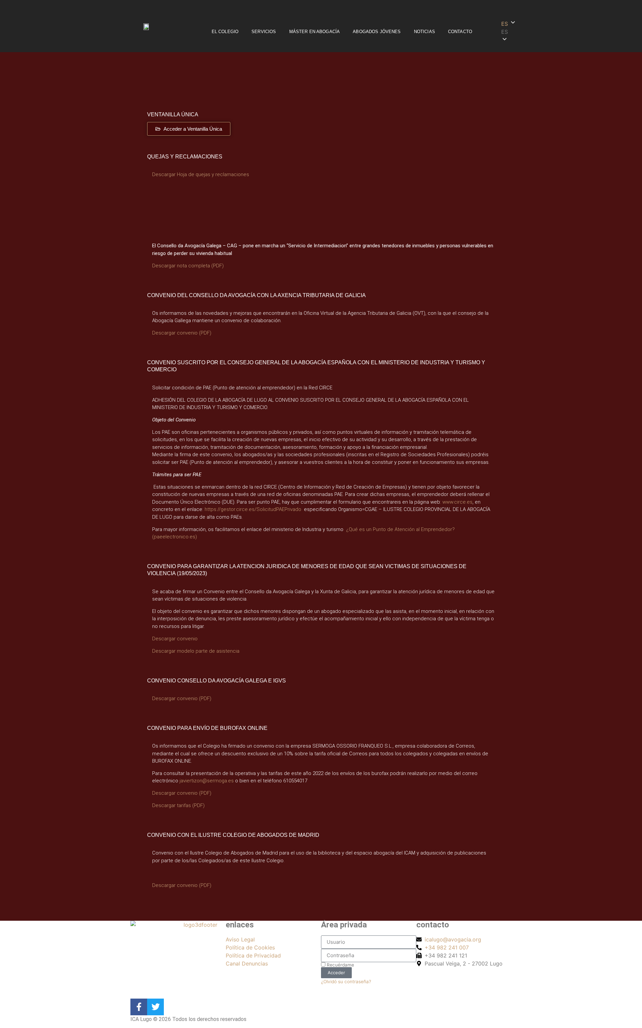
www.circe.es (457, 502)
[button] (519, 32)
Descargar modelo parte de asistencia (195, 651)
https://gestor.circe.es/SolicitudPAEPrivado (253, 509)
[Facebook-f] (138, 1007)
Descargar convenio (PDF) (181, 333)
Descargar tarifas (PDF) (178, 805)
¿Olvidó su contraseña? (346, 981)
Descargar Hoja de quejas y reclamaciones (200, 174)
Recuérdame (339, 965)
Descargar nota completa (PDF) (188, 266)
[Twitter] (155, 1007)
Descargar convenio (175, 639)
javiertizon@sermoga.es (207, 781)
